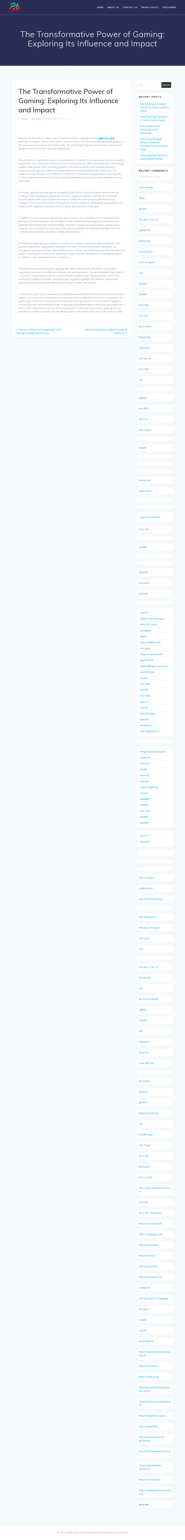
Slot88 (143, 769)
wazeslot (143, 1091)
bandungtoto (146, 1341)
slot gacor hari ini (148, 219)
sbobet (142, 208)
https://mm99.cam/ (150, 517)
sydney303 (144, 230)
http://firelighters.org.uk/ (152, 1415)
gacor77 (144, 701)
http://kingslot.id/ (148, 1266)
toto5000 (144, 305)
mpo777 (144, 835)
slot (141, 273)
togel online (145, 490)
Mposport (144, 1166)
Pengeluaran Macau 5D (152, 751)
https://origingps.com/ (151, 1234)
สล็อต (142, 198)
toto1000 (144, 369)
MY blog (36, 118)
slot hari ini (145, 358)
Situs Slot (144, 1052)
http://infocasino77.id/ (151, 1277)
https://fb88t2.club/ (150, 642)
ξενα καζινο (145, 326)
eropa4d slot (145, 251)
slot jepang (145, 977)
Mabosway (144, 240)
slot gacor (144, 582)
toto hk (144, 707)
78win (143, 636)
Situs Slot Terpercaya (150, 1212)
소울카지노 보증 (106, 138)
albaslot (143, 1102)
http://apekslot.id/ (149, 731)
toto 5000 (145, 683)
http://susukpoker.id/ (150, 1223)
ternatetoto (146, 725)
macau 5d (145, 757)
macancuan (145, 480)
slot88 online (146, 888)
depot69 (143, 572)
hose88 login (146, 1134)
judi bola (143, 593)
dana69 (143, 283)
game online (146, 660)
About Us (113, 7)
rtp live (143, 678)
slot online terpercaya (150, 899)
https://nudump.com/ (151, 654)
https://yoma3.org (148, 1113)
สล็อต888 (145, 799)
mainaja (144, 781)
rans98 (142, 1020)
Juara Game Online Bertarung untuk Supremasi (150, 130)
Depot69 (144, 841)
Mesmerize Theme (118, 1532)
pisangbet (145, 630)
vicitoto (144, 793)
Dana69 (144, 822)
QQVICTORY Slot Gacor (152, 618)
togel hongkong (149, 787)
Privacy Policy (150, 7)
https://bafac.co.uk (149, 1376)
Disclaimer (169, 7)
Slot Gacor (145, 810)
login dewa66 (146, 187)
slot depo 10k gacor (149, 927)
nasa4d (143, 1319)
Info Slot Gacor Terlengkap (153, 1298)
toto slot (143, 315)
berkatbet (144, 1081)
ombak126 (144, 1287)
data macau (145, 429)
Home (100, 7)
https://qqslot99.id (148, 1426)
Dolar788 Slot (146, 1063)
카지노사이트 (146, 1177)
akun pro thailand (148, 999)
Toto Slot (144, 529)
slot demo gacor (147, 917)
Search (166, 85)
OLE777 (144, 612)
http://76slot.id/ (147, 1255)
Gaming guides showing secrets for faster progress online (154, 107)
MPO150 (143, 419)
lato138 (144, 689)
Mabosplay (145, 337)
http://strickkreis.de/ (150, 1479)
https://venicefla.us (149, 1366)
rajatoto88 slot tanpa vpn (154, 666)
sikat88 (143, 294)
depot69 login (147, 713)
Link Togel (144, 1145)
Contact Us (130, 7)
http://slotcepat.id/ (149, 1245)
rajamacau (144, 347)
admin (24, 118)
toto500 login (147, 672)
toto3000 (144, 408)
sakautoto (144, 1041)
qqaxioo (143, 397)
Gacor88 (143, 1202)
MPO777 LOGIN (148, 624)
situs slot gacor (147, 262)
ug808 (142, 1009)
